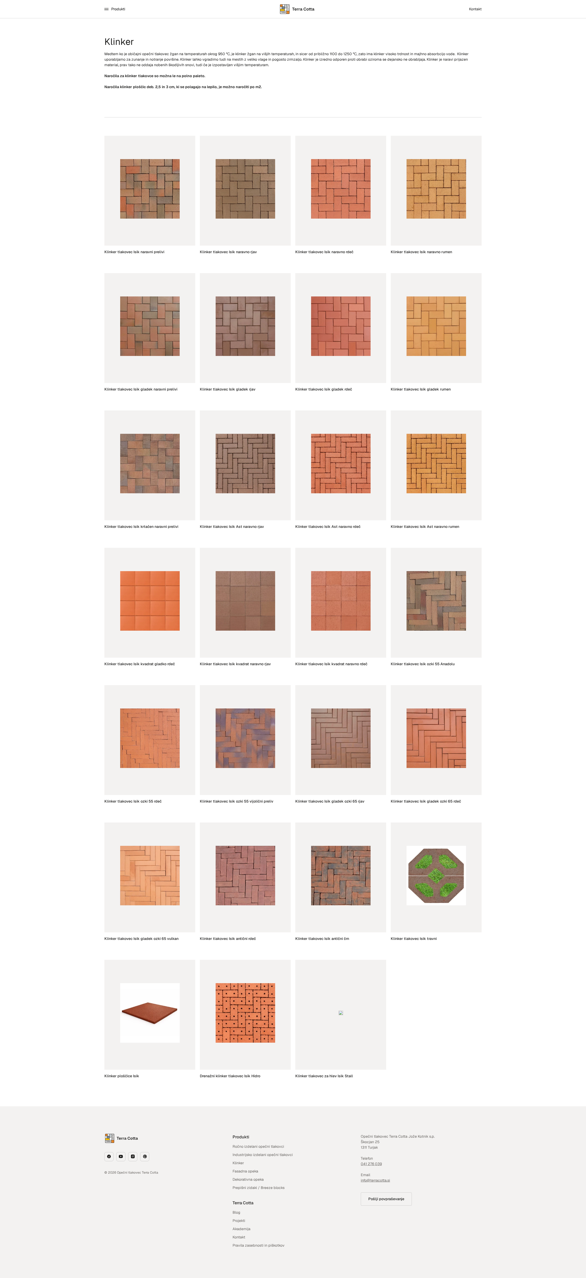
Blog (236, 1212)
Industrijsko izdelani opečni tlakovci (263, 1154)
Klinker (238, 1163)
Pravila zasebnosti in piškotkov (259, 1245)
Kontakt (239, 1237)
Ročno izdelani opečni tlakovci (258, 1146)
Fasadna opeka (245, 1171)
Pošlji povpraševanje (386, 1199)
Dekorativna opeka (248, 1179)
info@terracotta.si (375, 1180)
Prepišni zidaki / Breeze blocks (259, 1187)
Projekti (239, 1220)
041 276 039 (371, 1163)
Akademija (241, 1228)
